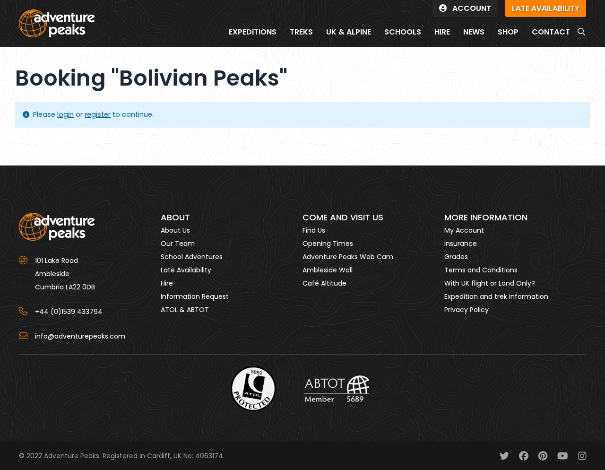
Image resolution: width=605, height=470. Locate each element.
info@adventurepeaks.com (80, 336)
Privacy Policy (466, 309)
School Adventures (192, 256)
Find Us (313, 230)
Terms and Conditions (481, 270)
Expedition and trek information (496, 296)
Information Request (195, 296)
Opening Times (327, 243)
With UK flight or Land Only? (489, 283)
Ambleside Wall (327, 270)
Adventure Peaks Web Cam (347, 256)
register (98, 114)
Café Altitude (324, 283)
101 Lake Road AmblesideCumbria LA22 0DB (65, 274)
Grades (456, 256)
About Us (175, 230)
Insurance (460, 243)
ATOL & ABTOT (185, 309)
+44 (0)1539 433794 (69, 311)
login (65, 114)
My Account (464, 230)
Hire (167, 283)
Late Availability (186, 270)
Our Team (178, 243)
